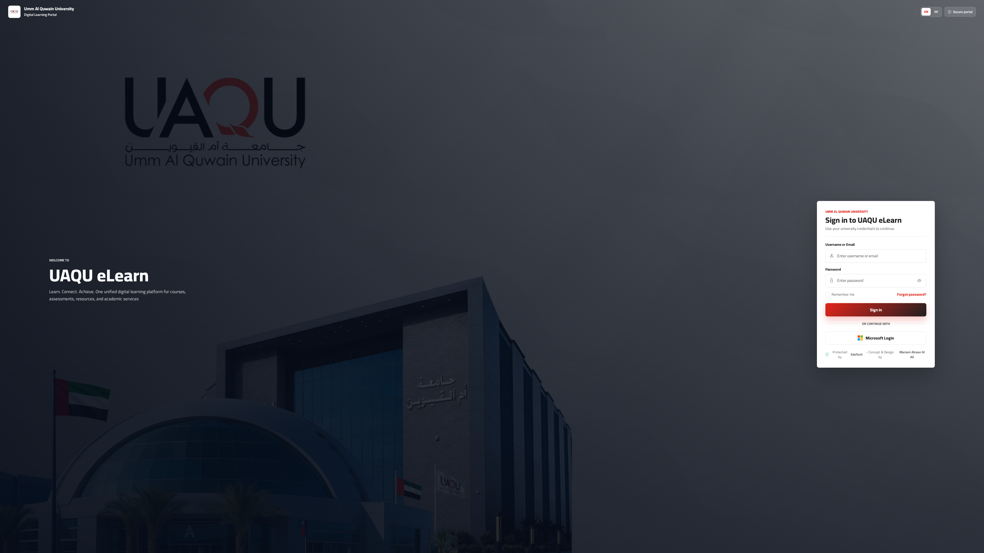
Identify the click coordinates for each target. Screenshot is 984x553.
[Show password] (919, 280)
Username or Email (840, 244)
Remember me (843, 294)
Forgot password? (911, 294)
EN (926, 12)
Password (833, 269)
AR (936, 12)
